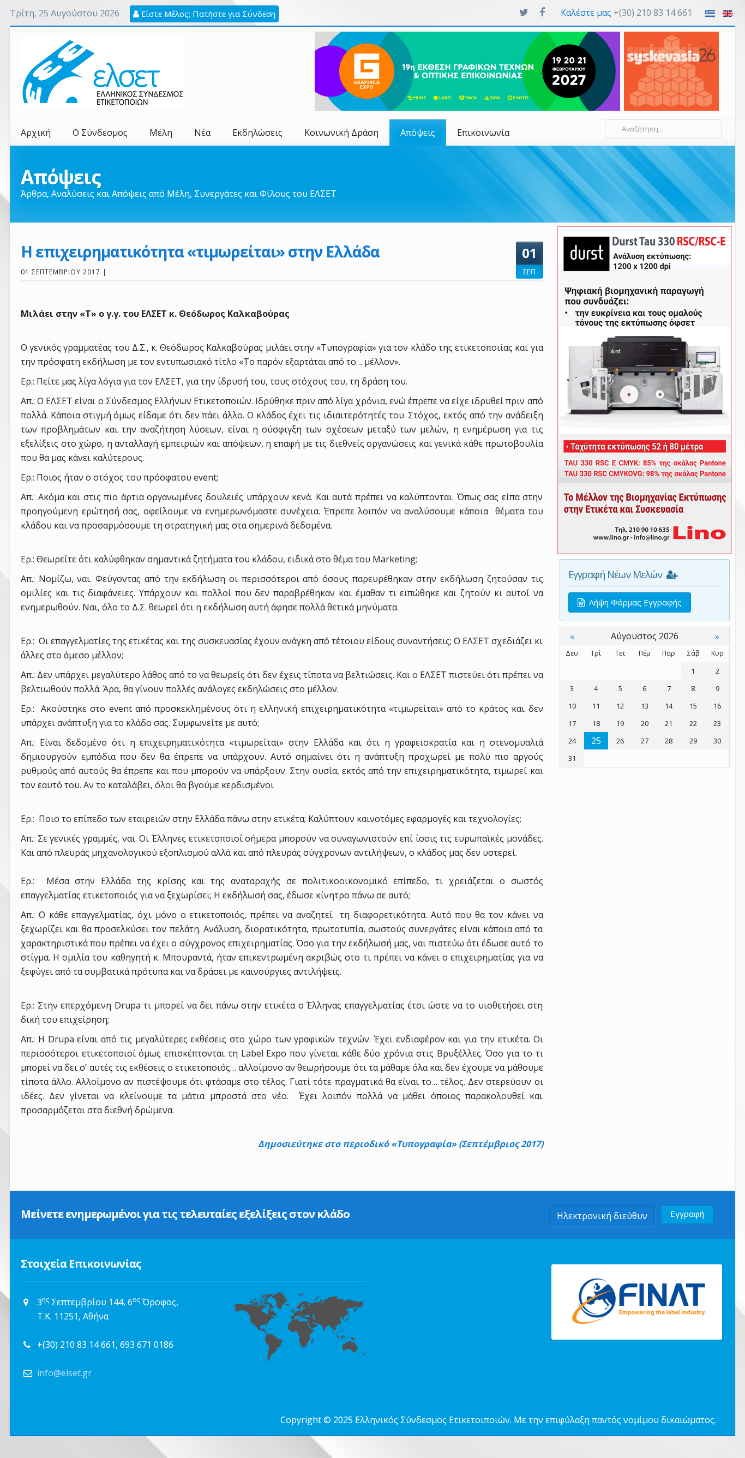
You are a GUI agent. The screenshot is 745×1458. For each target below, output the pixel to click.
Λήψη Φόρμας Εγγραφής (633, 602)
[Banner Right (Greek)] (644, 389)
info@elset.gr (64, 1373)
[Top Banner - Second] (467, 70)
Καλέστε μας (586, 13)
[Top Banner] (671, 70)
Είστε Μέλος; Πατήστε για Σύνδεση (207, 13)
